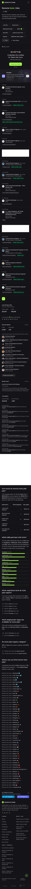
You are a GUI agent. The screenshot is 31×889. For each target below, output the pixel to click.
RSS (6, 11)
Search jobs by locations (22, 819)
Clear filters (16, 40)
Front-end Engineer (7, 119)
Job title (5, 25)
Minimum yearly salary (17, 36)
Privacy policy (5, 834)
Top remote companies (8, 848)
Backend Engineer (21, 406)
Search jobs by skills (21, 824)
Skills (19, 29)
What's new (5, 837)
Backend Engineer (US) (22, 430)
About (3, 819)
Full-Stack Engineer (7, 279)
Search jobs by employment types (21, 834)
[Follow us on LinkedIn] (4, 812)
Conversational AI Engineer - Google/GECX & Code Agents (15, 436)
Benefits (5, 32)
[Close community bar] (28, 793)
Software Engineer (7, 105)
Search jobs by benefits (22, 831)
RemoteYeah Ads (9, 79)
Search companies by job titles (7, 855)
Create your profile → (8, 375)
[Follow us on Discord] (7, 812)
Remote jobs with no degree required (21, 838)
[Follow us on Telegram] (9, 812)
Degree (5, 36)
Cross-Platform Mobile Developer (11, 192)
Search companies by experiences (7, 863)
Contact (4, 821)
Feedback (4, 829)
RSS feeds (6, 839)
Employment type (7, 29)
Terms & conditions (7, 832)
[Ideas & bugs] (26, 875)
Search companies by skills (7, 859)
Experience (15, 25)
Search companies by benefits (7, 867)
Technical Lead (6, 167)
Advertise (4, 824)
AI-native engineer (7, 94)
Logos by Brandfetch (22, 879)
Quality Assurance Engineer (9, 144)
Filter (6, 40)
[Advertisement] (15, 469)
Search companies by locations (7, 851)
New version (5, 842)
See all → (27, 324)
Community (5, 827)
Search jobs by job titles (22, 821)
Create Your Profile (15, 64)
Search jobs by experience (20, 827)
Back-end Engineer (7, 266)
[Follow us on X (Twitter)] (2, 812)
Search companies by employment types (7, 872)
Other (4, 220)
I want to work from (17, 32)
